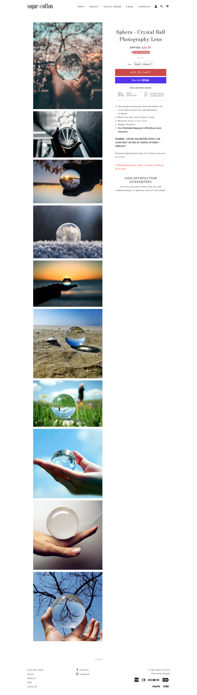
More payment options (140, 87)
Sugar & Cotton (163, 670)
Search (30, 674)
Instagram (84, 674)
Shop (81, 6)
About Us (31, 678)
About (93, 6)
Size (129, 64)
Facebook (84, 670)
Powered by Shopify (160, 673)
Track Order (112, 6)
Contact (144, 6)
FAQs (129, 6)
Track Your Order (35, 670)
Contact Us (32, 686)
